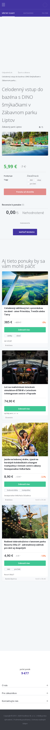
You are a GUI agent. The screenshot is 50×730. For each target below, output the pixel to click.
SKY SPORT (8, 341)
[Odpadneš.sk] (25, 5)
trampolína (26, 490)
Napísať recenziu (27, 232)
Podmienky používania (22, 720)
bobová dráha (12, 490)
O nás (5, 685)
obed (18, 336)
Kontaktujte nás (10, 701)
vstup (39, 180)
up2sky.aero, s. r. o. (11, 413)
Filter (45, 13)
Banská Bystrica (11, 579)
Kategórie (28, 13)
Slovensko (9, 418)
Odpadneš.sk (7, 72)
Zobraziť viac (24, 330)
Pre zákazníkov (9, 693)
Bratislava (8, 345)
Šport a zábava (24, 72)
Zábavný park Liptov (12, 126)
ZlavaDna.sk (33, 175)
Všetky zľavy (8, 13)
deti (31, 180)
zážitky (9, 336)
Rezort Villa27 (9, 575)
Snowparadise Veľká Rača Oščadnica (17, 495)
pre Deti (33, 184)
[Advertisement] (25, 43)
